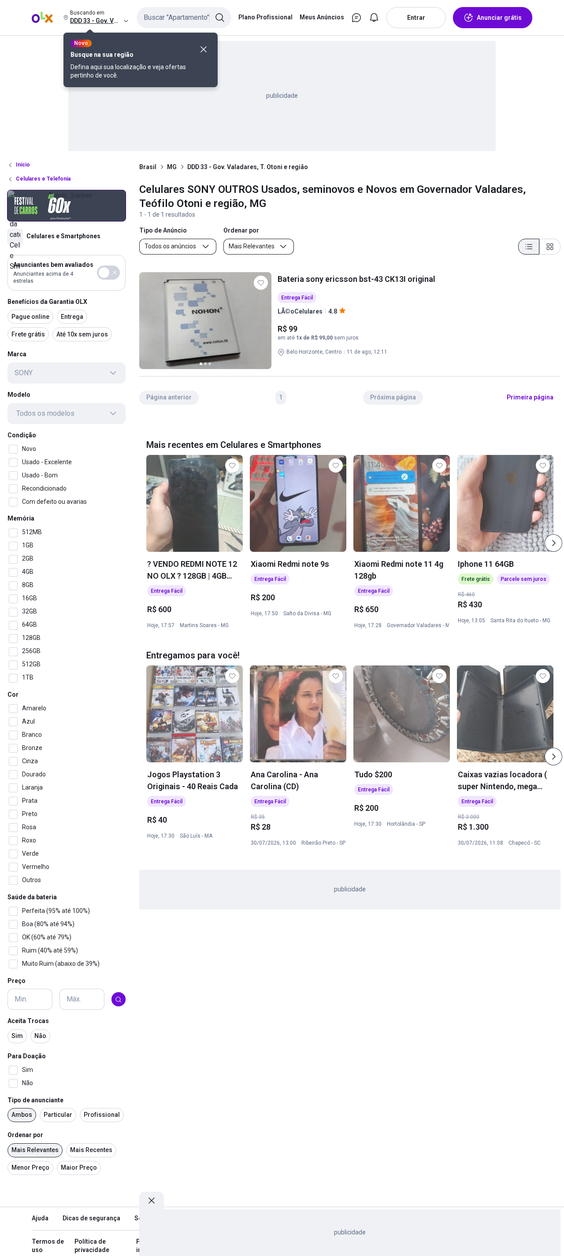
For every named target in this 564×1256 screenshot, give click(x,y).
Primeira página (530, 397)
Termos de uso (48, 1246)
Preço (16, 980)
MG (172, 167)
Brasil (147, 167)
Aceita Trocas (28, 1021)
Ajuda (40, 1218)
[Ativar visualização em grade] (549, 247)
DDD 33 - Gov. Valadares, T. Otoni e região (247, 167)
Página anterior (169, 397)
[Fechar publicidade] (151, 1200)
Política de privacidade (91, 1246)
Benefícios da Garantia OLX (47, 301)
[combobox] (184, 17)
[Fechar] (204, 49)
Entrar (416, 17)
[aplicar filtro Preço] (118, 1000)
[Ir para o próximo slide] (553, 543)
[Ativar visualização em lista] (528, 247)
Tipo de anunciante (35, 1100)
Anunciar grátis (499, 17)
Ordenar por (25, 1135)
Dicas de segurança (91, 1218)
